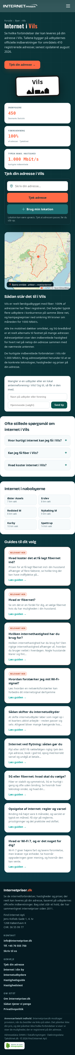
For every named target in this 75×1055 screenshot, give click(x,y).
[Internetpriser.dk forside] (20, 6)
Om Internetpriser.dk (17, 998)
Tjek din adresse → (22, 64)
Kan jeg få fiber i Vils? (23, 453)
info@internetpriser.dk (18, 940)
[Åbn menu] (68, 6)
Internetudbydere (15, 974)
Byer (17, 20)
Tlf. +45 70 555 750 (15, 945)
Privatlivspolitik (13, 1009)
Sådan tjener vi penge (17, 1004)
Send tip (59, 405)
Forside (8, 20)
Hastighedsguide (14, 980)
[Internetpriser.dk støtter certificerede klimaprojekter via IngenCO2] (14, 1045)
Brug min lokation (40, 209)
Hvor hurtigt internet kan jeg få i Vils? (35, 440)
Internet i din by (14, 969)
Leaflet (46, 287)
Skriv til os (10, 951)
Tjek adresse (37, 198)
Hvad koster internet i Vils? (27, 465)
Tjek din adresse (14, 964)
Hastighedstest (13, 985)
